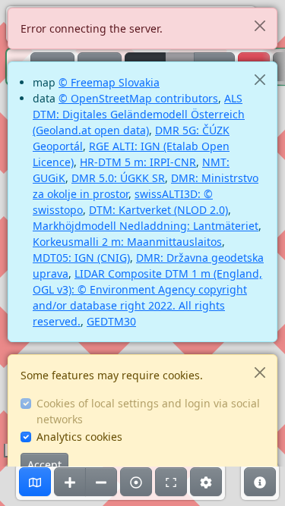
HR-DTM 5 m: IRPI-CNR (138, 162)
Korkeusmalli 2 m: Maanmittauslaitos (127, 241)
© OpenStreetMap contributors (138, 98)
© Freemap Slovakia (109, 82)
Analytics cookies (79, 436)
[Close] (260, 25)
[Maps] (35, 481)
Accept (44, 464)
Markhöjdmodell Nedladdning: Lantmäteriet (145, 225)
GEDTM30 (111, 321)
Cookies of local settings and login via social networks (148, 411)
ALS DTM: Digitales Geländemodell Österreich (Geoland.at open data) (139, 114)
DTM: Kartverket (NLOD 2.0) (158, 210)
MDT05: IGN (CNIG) (81, 257)
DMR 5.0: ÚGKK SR (118, 178)
